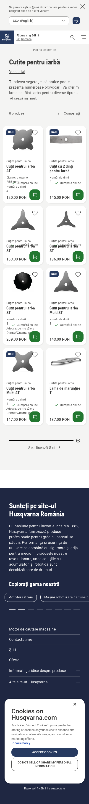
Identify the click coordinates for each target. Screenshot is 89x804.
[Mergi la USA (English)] (76, 20)
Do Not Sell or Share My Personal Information (44, 764)
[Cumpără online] (34, 194)
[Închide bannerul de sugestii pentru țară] (82, 6)
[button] (34, 133)
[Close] (75, 704)
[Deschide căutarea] (72, 37)
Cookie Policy (21, 743)
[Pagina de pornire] (7, 37)
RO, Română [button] (23, 39)
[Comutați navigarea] (83, 37)
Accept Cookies (44, 752)
